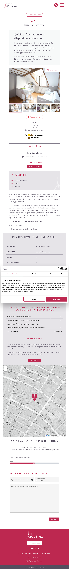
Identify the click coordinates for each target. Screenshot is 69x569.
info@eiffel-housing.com (34, 561)
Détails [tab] (34, 274)
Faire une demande (34, 166)
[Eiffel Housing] (10, 5)
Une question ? (34, 360)
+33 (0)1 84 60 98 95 (34, 162)
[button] (15, 108)
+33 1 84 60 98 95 (34, 557)
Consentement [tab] (12, 274)
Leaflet (48, 435)
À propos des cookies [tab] (57, 274)
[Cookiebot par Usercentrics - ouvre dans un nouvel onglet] (59, 268)
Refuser (34, 299)
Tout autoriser (56, 299)
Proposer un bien (34, 543)
